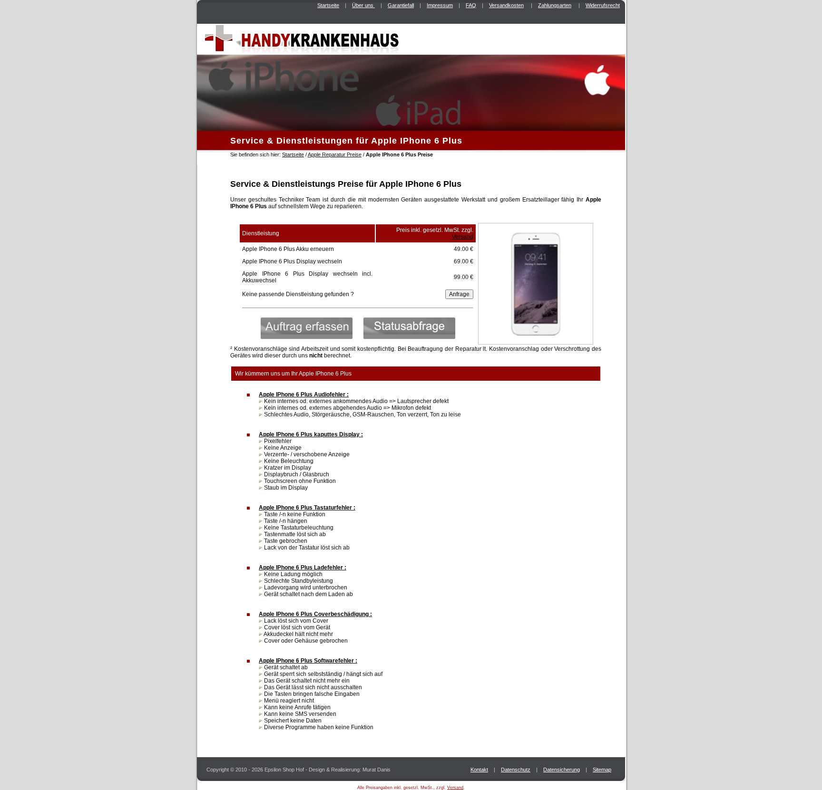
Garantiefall (401, 5)
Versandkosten (506, 5)
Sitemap (602, 769)
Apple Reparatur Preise (335, 154)
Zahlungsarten (554, 5)
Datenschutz (515, 769)
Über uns (363, 5)
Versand (462, 236)
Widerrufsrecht (603, 5)
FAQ (471, 5)
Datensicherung (561, 769)
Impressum (440, 5)
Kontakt (479, 769)
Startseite (328, 5)
